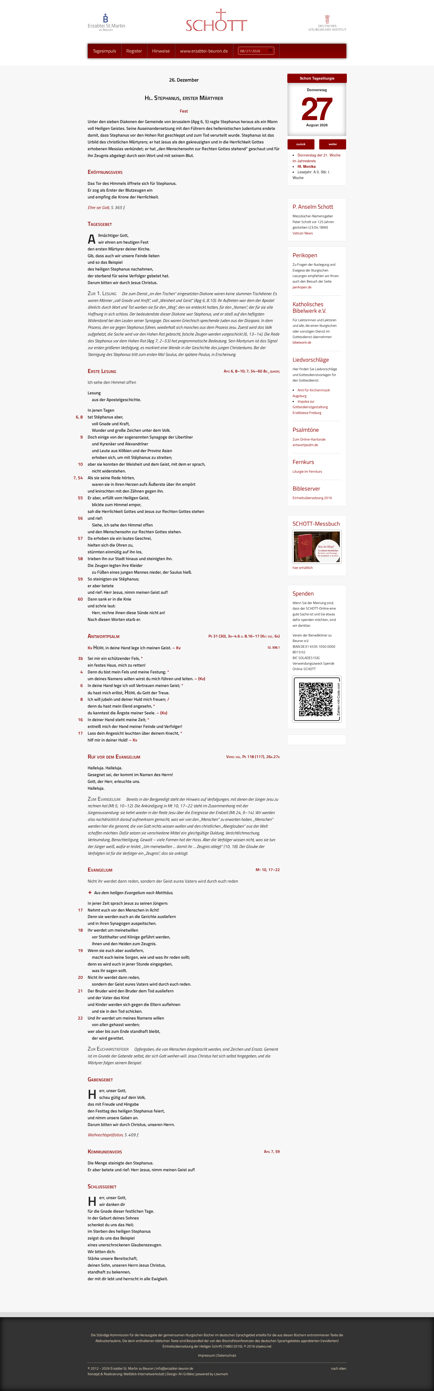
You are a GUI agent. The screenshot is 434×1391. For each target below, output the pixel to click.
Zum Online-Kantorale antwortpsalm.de (309, 442)
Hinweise (161, 50)
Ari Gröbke (186, 1373)
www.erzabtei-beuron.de (204, 50)
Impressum (206, 1355)
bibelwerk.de (302, 342)
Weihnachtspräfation (105, 1135)
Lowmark (221, 1373)
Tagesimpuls (104, 50)
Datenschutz (226, 1355)
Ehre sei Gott (98, 207)
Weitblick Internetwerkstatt (144, 1373)
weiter (333, 144)
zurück (300, 144)
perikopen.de (302, 287)
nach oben (338, 1368)
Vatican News (303, 233)
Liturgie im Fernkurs (307, 471)
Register (134, 50)
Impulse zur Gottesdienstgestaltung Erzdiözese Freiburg (310, 407)
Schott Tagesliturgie (317, 78)
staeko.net (264, 1346)
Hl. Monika (307, 166)
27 (316, 107)
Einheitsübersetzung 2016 (312, 497)
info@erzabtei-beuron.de (174, 1368)
